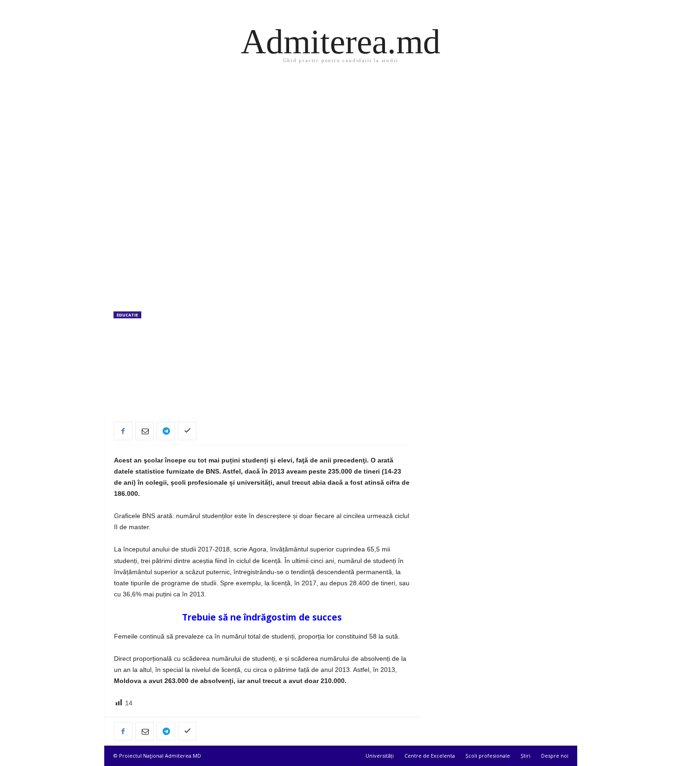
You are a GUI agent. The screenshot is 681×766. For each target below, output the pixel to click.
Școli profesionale (488, 755)
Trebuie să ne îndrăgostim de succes (262, 617)
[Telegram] (166, 431)
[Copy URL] (187, 431)
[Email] (144, 431)
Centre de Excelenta (429, 755)
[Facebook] (123, 431)
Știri (525, 755)
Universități (380, 755)
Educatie (127, 315)
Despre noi (554, 755)
